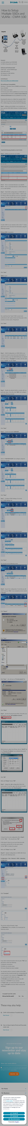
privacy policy (9, 1100)
